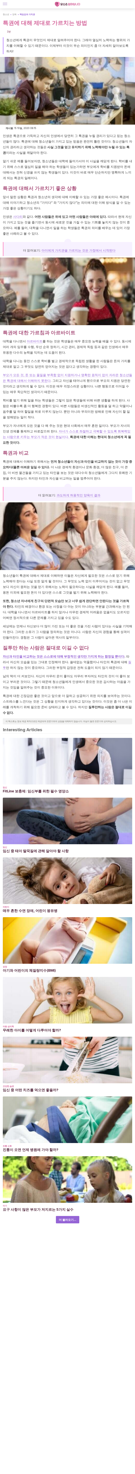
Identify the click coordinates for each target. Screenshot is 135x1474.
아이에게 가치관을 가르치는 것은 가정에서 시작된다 (78, 250)
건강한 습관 (8, 1086)
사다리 (18, 216)
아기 (5, 1205)
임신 (5, 787)
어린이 (6, 907)
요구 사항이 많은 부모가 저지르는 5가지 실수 (38, 1209)
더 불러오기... (67, 1219)
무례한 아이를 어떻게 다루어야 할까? (32, 1030)
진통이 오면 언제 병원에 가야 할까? (30, 1150)
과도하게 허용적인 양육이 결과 (78, 495)
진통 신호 (7, 1146)
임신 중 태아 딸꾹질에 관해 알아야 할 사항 (36, 851)
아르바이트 (35, 341)
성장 (5, 966)
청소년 (6, 14)
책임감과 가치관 (27, 14)
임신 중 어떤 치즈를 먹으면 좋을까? (30, 1090)
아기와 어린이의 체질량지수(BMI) (29, 970)
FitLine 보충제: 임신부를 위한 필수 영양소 (36, 791)
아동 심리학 (8, 1026)
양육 (14, 14)
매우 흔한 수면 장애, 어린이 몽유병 (30, 911)
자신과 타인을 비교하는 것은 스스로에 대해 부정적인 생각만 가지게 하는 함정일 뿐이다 (63, 656)
